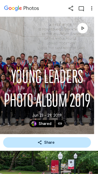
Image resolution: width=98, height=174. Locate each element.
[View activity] (81, 8)
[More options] (92, 8)
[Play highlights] (82, 28)
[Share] (71, 8)
